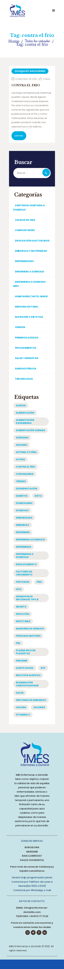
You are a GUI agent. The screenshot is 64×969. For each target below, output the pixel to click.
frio (39, 582)
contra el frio (25, 466)
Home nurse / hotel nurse (31, 296)
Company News (25, 230)
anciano (21, 445)
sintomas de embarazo (31, 700)
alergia (21, 405)
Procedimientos (25, 348)
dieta (38, 495)
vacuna (21, 707)
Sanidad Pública (25, 368)
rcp (43, 668)
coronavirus (24, 474)
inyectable (23, 621)
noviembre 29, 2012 (26, 79)
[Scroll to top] (55, 963)
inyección (22, 614)
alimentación (25, 412)
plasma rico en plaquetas (25, 652)
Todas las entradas (37, 41)
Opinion (20, 327)
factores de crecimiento (24, 573)
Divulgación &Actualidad (30, 71)
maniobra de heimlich (30, 628)
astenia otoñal (26, 452)
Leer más (19, 135)
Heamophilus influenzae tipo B (27, 598)
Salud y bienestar (26, 358)
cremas (21, 481)
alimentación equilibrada (25, 421)
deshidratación (26, 488)
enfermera (23, 532)
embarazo (22, 525)
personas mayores (28, 636)
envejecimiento (26, 564)
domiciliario (24, 503)
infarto (21, 606)
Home (13, 41)
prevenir (21, 660)
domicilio (22, 510)
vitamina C (23, 714)
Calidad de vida (25, 220)
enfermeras (23, 546)
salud (20, 692)
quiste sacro (24, 668)
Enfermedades (24, 261)
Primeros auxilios (26, 337)
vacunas (39, 707)
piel (18, 643)
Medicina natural (26, 306)
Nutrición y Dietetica (29, 317)
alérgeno (22, 437)
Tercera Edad (24, 378)
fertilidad (22, 582)
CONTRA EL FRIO (25, 85)
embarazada (24, 517)
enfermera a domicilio (30, 539)
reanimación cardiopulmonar (27, 684)
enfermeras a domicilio (24, 555)
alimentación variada (30, 430)
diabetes (21, 495)
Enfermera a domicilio (29, 271)
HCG (18, 589)
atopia (20, 459)
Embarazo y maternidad (31, 251)
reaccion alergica (28, 675)
